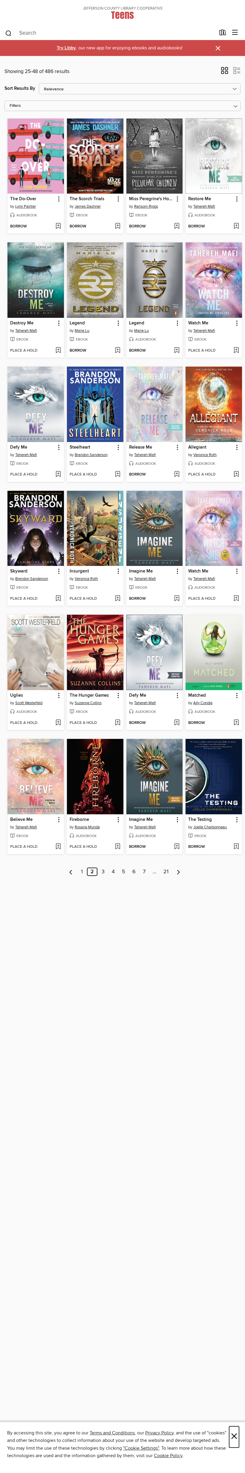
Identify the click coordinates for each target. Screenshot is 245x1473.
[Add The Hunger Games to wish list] (117, 723)
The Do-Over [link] (23, 199)
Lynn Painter (25, 206)
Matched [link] (197, 695)
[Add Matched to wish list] (236, 723)
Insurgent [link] (79, 571)
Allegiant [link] (197, 447)
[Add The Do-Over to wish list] (58, 226)
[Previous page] (71, 871)
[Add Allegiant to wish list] (236, 475)
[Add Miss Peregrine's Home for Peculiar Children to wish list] (176, 226)
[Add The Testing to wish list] (236, 847)
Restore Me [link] (199, 199)
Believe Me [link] (21, 819)
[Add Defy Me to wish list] (58, 475)
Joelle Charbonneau (210, 827)
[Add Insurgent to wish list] (117, 599)
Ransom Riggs (146, 206)
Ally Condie (202, 703)
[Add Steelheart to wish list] (117, 475)
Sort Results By (19, 88)
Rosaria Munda (87, 827)
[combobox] (110, 33)
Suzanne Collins (88, 703)
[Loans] (222, 34)
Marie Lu (82, 330)
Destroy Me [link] (21, 323)
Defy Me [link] (18, 447)
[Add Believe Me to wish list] (58, 847)
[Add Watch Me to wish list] (236, 351)
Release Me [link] (140, 447)
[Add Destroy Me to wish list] (58, 351)
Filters (15, 105)
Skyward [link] (18, 571)
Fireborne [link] (79, 819)
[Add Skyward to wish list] (58, 599)
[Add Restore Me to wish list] (236, 226)
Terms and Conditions (112, 1433)
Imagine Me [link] (141, 571)
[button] (224, 72)
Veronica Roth (205, 454)
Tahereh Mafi (204, 206)
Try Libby (66, 48)
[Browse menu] (235, 33)
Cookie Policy (168, 1456)
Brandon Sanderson (91, 454)
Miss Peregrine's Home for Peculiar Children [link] (151, 199)
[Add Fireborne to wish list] (117, 847)
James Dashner (88, 206)
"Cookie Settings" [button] (141, 1448)
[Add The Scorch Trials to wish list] (117, 226)
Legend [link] (77, 323)
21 (166, 871)
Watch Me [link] (198, 323)
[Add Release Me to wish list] (176, 475)
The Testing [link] (200, 819)
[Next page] (178, 871)
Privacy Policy (159, 1433)
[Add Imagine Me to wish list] (176, 599)
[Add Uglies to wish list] (58, 723)
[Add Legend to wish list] (117, 351)
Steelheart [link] (80, 447)
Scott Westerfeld (28, 703)
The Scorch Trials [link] (87, 199)
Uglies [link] (16, 695)
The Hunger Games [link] (89, 695)
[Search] (8, 33)
